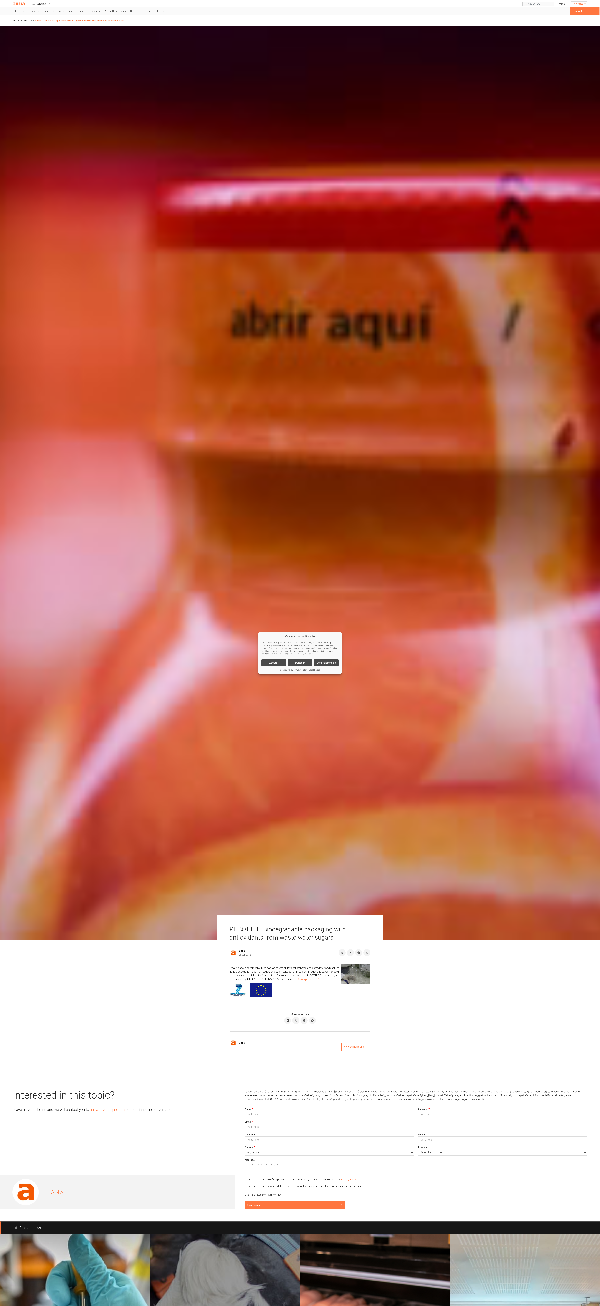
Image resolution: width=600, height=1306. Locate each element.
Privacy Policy (301, 670)
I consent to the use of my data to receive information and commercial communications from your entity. (305, 1185)
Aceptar (273, 662)
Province (422, 1147)
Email (248, 1122)
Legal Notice (314, 670)
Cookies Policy (286, 670)
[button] (563, 4)
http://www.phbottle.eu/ (306, 979)
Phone (421, 1134)
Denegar (300, 662)
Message (250, 1160)
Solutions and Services (25, 11)
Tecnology (92, 11)
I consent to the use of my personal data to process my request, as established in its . (302, 1179)
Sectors (134, 11)
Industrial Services (53, 11)
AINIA (15, 20)
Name (248, 1109)
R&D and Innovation (114, 11)
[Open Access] (585, 4)
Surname (423, 1109)
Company (250, 1134)
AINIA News (27, 20)
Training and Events (154, 11)
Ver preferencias (326, 662)
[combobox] (538, 4)
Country (249, 1147)
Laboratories (74, 11)
